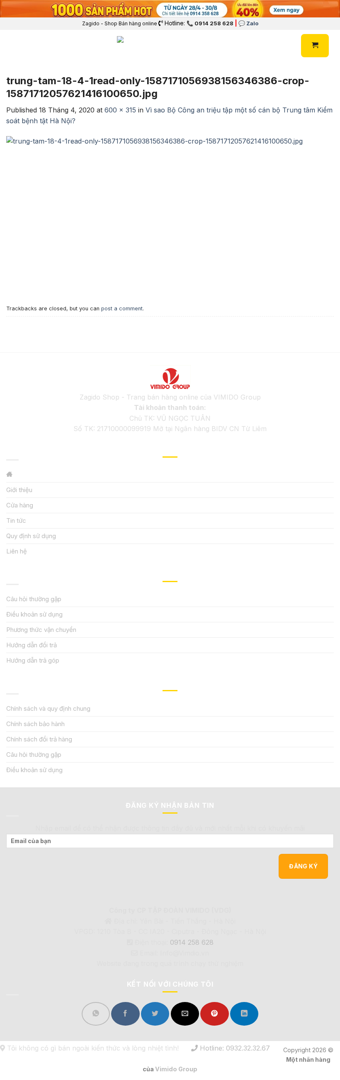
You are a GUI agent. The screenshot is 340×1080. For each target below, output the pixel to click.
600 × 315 (120, 110)
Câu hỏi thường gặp (33, 599)
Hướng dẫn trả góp (32, 660)
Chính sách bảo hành (35, 724)
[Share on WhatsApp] (96, 1014)
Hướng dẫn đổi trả (31, 645)
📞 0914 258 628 (210, 23)
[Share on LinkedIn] (244, 1014)
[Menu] (11, 46)
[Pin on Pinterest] (214, 1014)
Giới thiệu (19, 490)
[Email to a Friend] (185, 1014)
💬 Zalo (248, 23)
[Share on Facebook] (125, 1014)
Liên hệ (16, 551)
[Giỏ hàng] (315, 45)
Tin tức (16, 520)
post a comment (122, 308)
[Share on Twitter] (155, 1014)
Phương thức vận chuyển (41, 630)
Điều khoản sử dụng (34, 614)
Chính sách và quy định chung (48, 708)
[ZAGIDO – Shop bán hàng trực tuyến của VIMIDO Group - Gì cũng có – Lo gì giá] (135, 45)
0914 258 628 (192, 942)
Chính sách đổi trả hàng (39, 739)
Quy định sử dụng (31, 536)
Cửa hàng (19, 505)
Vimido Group (176, 1069)
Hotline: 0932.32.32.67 (234, 1048)
